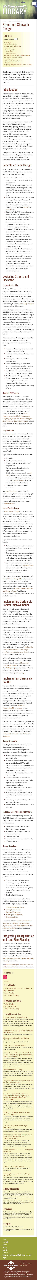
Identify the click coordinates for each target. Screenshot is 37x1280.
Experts (5, 1250)
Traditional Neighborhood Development (17, 988)
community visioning (26, 303)
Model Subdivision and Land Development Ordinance (18, 1150)
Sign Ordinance (8, 990)
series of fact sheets (10, 491)
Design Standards (9, 59)
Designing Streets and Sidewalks (12, 46)
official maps (21, 958)
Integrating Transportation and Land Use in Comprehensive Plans (18, 1082)
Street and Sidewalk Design (13, 1069)
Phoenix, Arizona (12, 917)
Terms (5, 1247)
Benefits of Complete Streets (13, 1166)
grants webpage (19, 673)
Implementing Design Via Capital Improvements (17, 55)
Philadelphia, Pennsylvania (15, 907)
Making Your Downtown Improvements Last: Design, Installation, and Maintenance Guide (17, 1137)
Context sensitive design (11, 511)
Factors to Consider (9, 48)
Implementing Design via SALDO (13, 57)
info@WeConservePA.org (26, 1263)
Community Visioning (11, 995)
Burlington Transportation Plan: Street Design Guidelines (17, 1113)
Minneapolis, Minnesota (14, 914)
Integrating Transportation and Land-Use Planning (17, 65)
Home (4, 21)
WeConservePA (23, 1265)
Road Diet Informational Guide (14, 1045)
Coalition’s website (9, 503)
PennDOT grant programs (12, 668)
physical (25, 207)
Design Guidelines (9, 62)
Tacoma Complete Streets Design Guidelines (15, 1126)
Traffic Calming (9, 993)
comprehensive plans (10, 958)
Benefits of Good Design (10, 44)
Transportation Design (11, 1009)
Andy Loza (30, 1202)
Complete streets (8, 434)
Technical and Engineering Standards (13, 61)
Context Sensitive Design (10, 53)
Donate (5, 1244)
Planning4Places (20, 1201)
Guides (8, 21)
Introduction (7, 42)
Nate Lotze (23, 1202)
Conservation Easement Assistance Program (17, 1255)
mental (8, 210)
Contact (5, 1242)
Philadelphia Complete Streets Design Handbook (16, 1175)
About (4, 1239)
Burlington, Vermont (13, 910)
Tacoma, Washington (13, 912)
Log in (4, 1257)
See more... (6, 981)
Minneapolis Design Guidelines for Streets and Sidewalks (18, 1031)
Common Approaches (10, 50)
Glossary (5, 1252)
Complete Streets (9, 51)
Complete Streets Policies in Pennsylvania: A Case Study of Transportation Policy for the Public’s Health (18, 1055)
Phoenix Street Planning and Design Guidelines (16, 1039)
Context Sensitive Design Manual (15, 1017)
